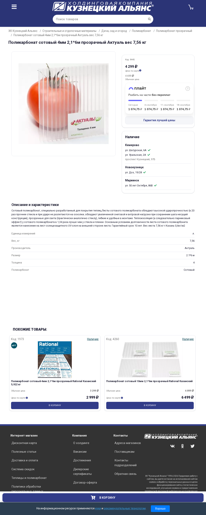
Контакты (120, 435)
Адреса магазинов (127, 443)
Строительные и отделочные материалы (69, 30)
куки (98, 508)
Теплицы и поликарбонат (29, 478)
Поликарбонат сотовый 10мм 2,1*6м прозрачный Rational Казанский (149, 381)
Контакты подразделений (125, 463)
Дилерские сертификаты (82, 471)
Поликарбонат (141, 30)
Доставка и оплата (24, 460)
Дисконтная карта (24, 443)
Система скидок (23, 469)
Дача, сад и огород (114, 30)
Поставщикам (124, 451)
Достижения (82, 460)
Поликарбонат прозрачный (174, 30)
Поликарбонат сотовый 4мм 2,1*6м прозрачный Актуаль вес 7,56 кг (58, 35)
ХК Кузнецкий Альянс (22, 30)
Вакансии (80, 451)
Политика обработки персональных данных (27, 489)
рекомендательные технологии (125, 508)
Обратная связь (125, 474)
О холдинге (81, 443)
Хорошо (160, 508)
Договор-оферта (85, 482)
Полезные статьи (23, 451)
